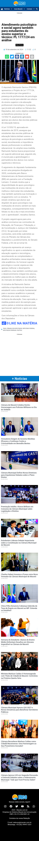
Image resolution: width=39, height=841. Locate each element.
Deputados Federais (9, 330)
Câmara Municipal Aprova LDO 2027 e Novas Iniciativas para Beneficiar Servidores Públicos (19, 709)
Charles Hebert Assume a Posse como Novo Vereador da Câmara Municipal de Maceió (19, 575)
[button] (36, 9)
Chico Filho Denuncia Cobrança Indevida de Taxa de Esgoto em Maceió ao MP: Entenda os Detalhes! (19, 608)
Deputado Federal (29, 328)
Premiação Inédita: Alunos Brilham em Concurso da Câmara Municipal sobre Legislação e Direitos (17, 508)
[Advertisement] (20, 16)
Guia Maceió (18, 9)
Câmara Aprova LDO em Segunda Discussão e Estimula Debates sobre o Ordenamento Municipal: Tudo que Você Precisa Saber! (19, 777)
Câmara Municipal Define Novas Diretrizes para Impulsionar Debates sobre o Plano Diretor (19, 475)
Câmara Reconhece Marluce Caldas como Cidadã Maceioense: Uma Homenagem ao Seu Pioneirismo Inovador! (18, 743)
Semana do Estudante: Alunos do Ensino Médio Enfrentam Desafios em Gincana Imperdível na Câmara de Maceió (18, 642)
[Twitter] (16, 806)
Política (19, 45)
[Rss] (28, 806)
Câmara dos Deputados (14, 328)
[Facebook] (11, 806)
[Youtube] (22, 806)
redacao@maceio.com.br (22, 822)
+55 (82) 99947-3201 (24, 825)
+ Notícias (19, 379)
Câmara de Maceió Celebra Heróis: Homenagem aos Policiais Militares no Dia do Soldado (19, 407)
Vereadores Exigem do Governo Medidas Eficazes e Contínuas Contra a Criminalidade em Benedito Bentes (18, 441)
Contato (29, 9)
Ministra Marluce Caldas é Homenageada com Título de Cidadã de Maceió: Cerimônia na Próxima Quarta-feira (19, 676)
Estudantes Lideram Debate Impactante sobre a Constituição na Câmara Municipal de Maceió (19, 542)
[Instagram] (5, 806)
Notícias (7, 9)
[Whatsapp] (33, 806)
